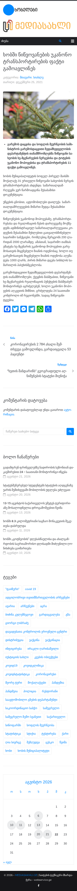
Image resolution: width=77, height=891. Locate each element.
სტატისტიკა (13, 733)
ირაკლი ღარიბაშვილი (43, 648)
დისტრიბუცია (14, 640)
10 (11, 825)
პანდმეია (11, 691)
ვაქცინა (34, 640)
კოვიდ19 (11, 665)
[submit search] (60, 41)
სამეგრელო (51, 708)
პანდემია (58, 682)
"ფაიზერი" (12, 589)
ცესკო (50, 742)
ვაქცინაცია (52, 640)
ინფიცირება (13, 648)
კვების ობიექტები (46, 657)
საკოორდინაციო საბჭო (21, 708)
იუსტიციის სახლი (17, 657)
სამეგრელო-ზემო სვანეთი (23, 716)
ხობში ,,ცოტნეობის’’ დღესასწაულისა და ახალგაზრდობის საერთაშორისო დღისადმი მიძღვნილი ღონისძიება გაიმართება (38, 543)
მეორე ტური (13, 682)
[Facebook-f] (38, 885)
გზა (68, 614)
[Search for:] (33, 431)
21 (47, 834)
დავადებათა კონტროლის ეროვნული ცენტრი (36, 631)
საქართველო (56, 716)
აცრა (43, 606)
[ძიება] (29, 41)
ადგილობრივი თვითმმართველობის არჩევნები (37, 597)
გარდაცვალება (49, 614)
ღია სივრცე (13, 742)
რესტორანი (50, 691)
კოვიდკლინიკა (33, 665)
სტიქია (31, 733)
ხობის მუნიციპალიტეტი (33, 750)
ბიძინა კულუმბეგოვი (19, 614)
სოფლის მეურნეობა (40, 725)
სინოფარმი (13, 725)
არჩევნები (27, 606)
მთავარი (26, 77)
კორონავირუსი (46, 674)
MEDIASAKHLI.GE (26, 875)
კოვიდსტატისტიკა (17, 674)
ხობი (8, 750)
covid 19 (30, 589)
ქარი (65, 733)
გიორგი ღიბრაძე (17, 623)
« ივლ (7, 862)
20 (38, 834)
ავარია (10, 606)
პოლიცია (29, 691)
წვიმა (63, 742)
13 (38, 825)
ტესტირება (48, 733)
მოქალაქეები (37, 682)
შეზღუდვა (33, 742)
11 (20, 825)
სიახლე (38, 77)
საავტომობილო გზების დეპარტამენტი (31, 699)
